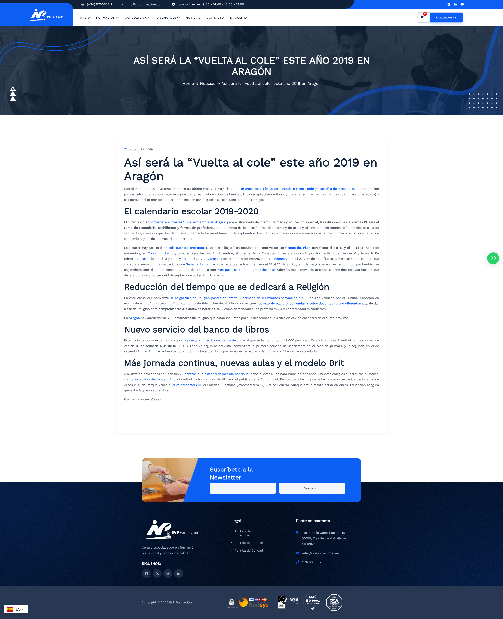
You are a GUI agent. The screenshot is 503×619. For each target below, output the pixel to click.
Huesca (143, 259)
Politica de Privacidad (242, 533)
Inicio (85, 17)
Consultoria (136, 17)
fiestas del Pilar (297, 248)
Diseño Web (166, 17)
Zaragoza (215, 259)
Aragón (135, 318)
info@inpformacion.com (145, 4)
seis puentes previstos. (186, 248)
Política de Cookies (248, 543)
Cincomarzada (282, 259)
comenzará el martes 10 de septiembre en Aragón (188, 222)
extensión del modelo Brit (155, 379)
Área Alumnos (446, 17)
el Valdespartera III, (187, 385)
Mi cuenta (238, 17)
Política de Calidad (248, 550)
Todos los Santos (160, 253)
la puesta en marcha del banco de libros (214, 340)
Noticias (193, 17)
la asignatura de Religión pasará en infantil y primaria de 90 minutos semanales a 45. (238, 298)
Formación (105, 17)
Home (188, 83)
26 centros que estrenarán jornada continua (214, 374)
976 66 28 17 (311, 562)
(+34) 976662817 (99, 4)
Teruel (187, 259)
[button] (493, 258)
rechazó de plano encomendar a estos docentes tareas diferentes (309, 303)
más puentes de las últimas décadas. (246, 270)
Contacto (215, 17)
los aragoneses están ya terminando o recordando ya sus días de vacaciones (295, 189)
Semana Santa (197, 264)
